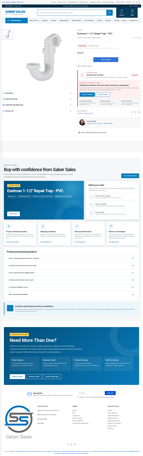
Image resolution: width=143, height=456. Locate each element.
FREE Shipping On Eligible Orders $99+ (12, 2)
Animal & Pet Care (34, 20)
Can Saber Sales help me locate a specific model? (22, 265)
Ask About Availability (87, 94)
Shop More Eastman (103, 94)
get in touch (89, 113)
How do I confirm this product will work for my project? (24, 258)
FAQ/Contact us (83, 2)
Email (99, 123)
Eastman (79, 30)
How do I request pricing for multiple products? (22, 272)
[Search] (109, 12)
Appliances (45, 20)
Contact (136, 6)
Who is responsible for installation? (18, 294)
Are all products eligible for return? (18, 287)
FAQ (73, 413)
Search (74, 410)
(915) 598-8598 (9, 6)
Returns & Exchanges (108, 2)
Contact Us (76, 415)
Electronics (108, 20)
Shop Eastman (14, 213)
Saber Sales (11, 451)
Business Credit (34, 377)
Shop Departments (15, 20)
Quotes (54, 2)
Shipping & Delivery (95, 2)
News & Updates (77, 421)
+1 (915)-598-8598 (107, 123)
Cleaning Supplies (76, 20)
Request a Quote (17, 377)
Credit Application (73, 2)
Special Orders (120, 2)
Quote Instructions (28, 213)
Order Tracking (62, 2)
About (130, 6)
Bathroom (53, 20)
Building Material (64, 20)
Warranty (128, 2)
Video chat (90, 123)
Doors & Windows (89, 20)
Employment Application (80, 423)
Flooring (116, 20)
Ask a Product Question (130, 175)
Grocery (124, 20)
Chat (95, 123)
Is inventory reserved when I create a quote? (21, 280)
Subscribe (110, 393)
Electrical (99, 20)
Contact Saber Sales (52, 377)
